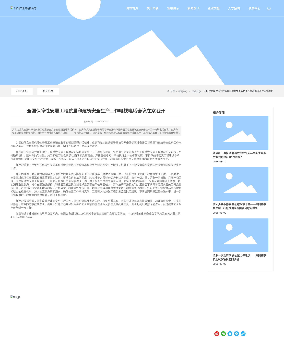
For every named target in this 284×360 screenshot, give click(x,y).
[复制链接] (243, 333)
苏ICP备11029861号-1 (213, 354)
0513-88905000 (230, 313)
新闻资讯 (142, 46)
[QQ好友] (229, 333)
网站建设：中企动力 (238, 355)
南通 (250, 355)
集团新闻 (48, 91)
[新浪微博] (216, 333)
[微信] (223, 333)
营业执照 (268, 354)
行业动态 (21, 91)
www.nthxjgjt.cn (229, 318)
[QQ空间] (236, 333)
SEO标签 (258, 355)
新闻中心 (183, 91)
